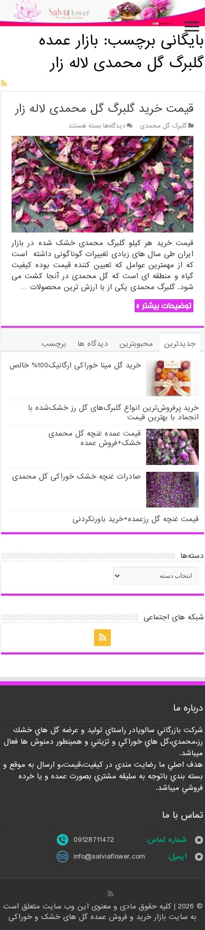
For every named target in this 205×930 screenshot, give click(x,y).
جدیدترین (180, 344)
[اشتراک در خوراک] (4, 84)
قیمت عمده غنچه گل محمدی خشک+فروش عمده (94, 438)
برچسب (54, 344)
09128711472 (94, 840)
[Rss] (102, 637)
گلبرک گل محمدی (163, 126)
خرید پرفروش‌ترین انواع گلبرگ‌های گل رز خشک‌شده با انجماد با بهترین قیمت (113, 412)
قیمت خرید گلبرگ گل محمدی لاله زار (104, 109)
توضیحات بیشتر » (163, 305)
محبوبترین (136, 344)
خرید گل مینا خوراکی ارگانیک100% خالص (75, 365)
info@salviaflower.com (109, 856)
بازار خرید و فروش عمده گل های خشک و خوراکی (88, 917)
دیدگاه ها (92, 344)
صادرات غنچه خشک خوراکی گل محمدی (76, 476)
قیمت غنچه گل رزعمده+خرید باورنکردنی (136, 519)
